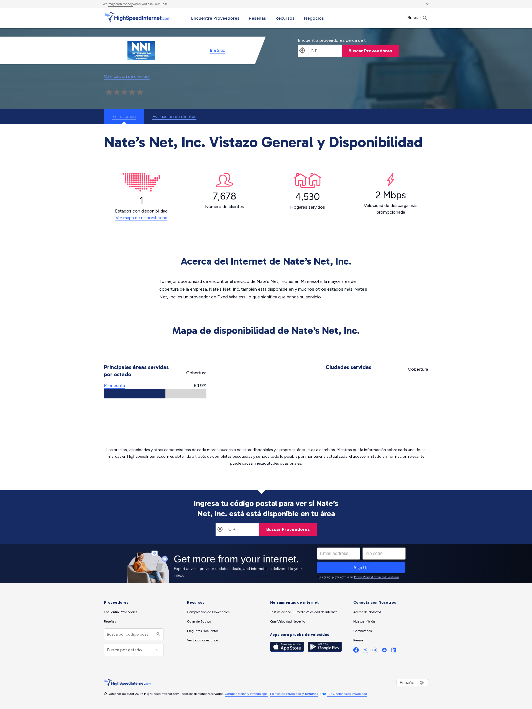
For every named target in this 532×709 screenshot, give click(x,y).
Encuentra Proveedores (215, 18)
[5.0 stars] (140, 92)
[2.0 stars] (117, 92)
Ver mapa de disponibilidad (141, 217)
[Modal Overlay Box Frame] (266, 563)
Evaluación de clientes (174, 116)
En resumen (124, 116)
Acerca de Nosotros (367, 612)
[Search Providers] (157, 634)
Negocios (314, 18)
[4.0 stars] (132, 92)
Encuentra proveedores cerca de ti (332, 40)
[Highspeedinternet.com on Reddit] (384, 651)
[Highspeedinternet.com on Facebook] (356, 651)
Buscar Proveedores (370, 50)
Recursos (285, 18)
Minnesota (114, 385)
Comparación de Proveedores (208, 612)
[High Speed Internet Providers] (137, 17)
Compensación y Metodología (246, 694)
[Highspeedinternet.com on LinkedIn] (394, 651)
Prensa (358, 640)
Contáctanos (362, 631)
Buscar (414, 17)
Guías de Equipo (199, 621)
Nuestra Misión (364, 621)
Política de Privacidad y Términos (294, 694)
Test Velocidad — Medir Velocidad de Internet (303, 612)
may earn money (120, 4)
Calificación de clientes (127, 76)
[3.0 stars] (124, 92)
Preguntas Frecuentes (202, 631)
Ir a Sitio (218, 50)
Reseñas (257, 18)
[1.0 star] (109, 92)
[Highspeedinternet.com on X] (365, 651)
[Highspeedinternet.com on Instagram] (375, 651)
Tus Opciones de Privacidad (347, 694)
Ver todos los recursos (202, 640)
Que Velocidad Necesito (287, 621)
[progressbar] (155, 393)
